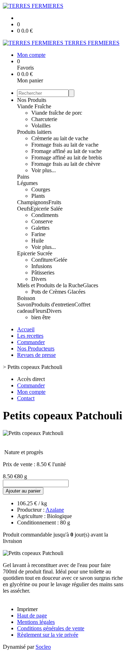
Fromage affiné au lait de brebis (66, 157)
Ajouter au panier (23, 491)
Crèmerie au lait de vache (59, 138)
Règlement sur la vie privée (47, 635)
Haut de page (32, 616)
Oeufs (24, 209)
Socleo (43, 647)
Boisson (26, 298)
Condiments (44, 215)
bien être (40, 317)
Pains (23, 177)
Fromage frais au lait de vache (64, 145)
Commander (31, 342)
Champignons (32, 202)
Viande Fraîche (34, 106)
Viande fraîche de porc (56, 113)
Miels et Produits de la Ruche (50, 285)
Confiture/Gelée (49, 260)
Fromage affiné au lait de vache (66, 151)
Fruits (54, 202)
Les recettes (30, 336)
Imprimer (27, 609)
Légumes (27, 183)
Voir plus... (43, 170)
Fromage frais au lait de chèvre (65, 164)
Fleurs (40, 311)
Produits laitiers (34, 132)
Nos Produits (31, 100)
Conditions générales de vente (50, 628)
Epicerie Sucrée (34, 253)
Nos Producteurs (35, 348)
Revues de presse (36, 355)
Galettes (40, 228)
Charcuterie (44, 119)
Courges (40, 189)
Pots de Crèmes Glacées (58, 292)
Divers (38, 279)
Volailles (40, 126)
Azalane (55, 510)
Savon (24, 304)
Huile (37, 241)
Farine (38, 234)
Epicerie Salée (47, 209)
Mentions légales (36, 622)
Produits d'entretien (52, 304)
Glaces (90, 285)
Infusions (41, 266)
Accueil (25, 329)
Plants (38, 196)
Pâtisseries (42, 273)
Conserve (42, 221)
